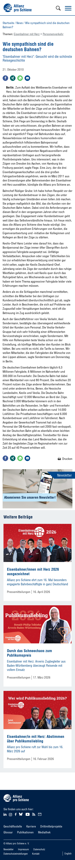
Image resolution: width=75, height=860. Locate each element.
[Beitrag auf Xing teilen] (13, 78)
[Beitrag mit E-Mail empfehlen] (27, 78)
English (68, 853)
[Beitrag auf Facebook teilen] (5, 78)
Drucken (67, 459)
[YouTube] (28, 814)
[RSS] (34, 814)
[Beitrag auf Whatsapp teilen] (20, 78)
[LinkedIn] (5, 814)
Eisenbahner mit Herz (27, 34)
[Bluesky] (21, 816)
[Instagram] (10, 815)
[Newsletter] (40, 814)
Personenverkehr (53, 34)
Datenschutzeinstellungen (15, 853)
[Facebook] (16, 814)
